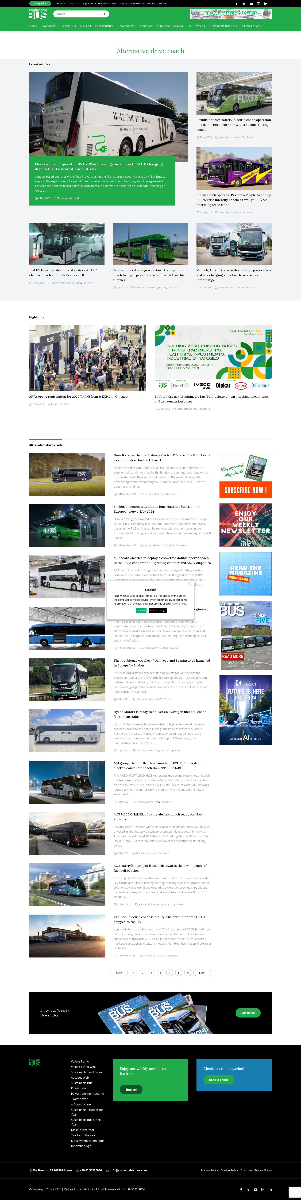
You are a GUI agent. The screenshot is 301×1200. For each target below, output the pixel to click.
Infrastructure (104, 26)
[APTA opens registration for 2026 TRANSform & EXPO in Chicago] (87, 358)
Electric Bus (68, 26)
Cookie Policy (229, 1170)
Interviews (145, 26)
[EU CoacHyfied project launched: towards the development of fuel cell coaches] (67, 884)
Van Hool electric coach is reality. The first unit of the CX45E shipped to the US (160, 919)
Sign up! (131, 1089)
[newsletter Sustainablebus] (245, 525)
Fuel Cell (85, 26)
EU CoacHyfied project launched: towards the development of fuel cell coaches (160, 868)
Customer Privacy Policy (256, 1170)
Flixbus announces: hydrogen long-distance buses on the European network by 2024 (157, 509)
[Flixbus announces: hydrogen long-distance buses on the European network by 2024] (67, 525)
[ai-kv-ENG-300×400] (245, 710)
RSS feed (163, 3)
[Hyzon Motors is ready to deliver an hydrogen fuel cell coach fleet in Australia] (67, 730)
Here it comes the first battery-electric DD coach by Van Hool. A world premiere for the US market (162, 457)
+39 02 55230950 (90, 1170)
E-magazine (40, 3)
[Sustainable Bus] (38, 14)
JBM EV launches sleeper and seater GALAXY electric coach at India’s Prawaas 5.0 (63, 272)
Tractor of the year (83, 1135)
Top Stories (49, 26)
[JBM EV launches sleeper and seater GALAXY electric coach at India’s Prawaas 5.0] (67, 244)
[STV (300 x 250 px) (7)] (245, 574)
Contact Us (74, 3)
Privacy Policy (209, 1170)
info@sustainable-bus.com (128, 1170)
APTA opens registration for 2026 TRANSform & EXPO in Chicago (78, 396)
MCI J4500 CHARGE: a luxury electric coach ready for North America (159, 816)
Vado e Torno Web (83, 1067)
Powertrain (78, 1088)
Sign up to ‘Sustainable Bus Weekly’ (100, 3)
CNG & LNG (173, 647)
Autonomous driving (170, 26)
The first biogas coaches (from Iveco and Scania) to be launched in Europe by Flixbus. (162, 662)
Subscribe (248, 1013)
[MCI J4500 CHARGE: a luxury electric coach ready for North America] (67, 833)
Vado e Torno (80, 1061)
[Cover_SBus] (245, 635)
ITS (190, 26)
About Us (60, 3)
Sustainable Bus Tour (223, 26)
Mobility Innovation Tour (87, 1141)
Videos (200, 26)
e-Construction (81, 1104)
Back (119, 973)
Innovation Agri (81, 1146)
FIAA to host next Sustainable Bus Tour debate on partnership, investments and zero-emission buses (211, 398)
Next (202, 973)
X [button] (190, 584)
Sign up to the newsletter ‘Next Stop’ (137, 3)
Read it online (219, 1080)
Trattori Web (79, 1099)
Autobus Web (80, 1077)
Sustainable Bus (81, 1083)
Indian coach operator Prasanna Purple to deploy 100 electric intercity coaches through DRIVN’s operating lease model (233, 200)
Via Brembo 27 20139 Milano (52, 1170)
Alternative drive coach (68, 198)
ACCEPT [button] (141, 610)
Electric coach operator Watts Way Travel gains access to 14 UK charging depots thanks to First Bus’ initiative (99, 166)
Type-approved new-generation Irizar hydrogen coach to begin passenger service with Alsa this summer (149, 275)
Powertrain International (87, 1093)
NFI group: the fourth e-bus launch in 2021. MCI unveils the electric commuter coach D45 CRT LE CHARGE (158, 765)
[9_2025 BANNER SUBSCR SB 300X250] (245, 476)
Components (126, 26)
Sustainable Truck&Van (86, 1072)
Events (78, 282)
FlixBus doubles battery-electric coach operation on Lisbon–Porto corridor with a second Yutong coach (233, 125)
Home (33, 26)
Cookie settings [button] (157, 610)
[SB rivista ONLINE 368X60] (231, 14)
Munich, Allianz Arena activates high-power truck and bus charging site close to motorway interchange (233, 275)
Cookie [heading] (150, 590)
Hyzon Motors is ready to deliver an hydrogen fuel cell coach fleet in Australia (160, 714)
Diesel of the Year (82, 1130)
